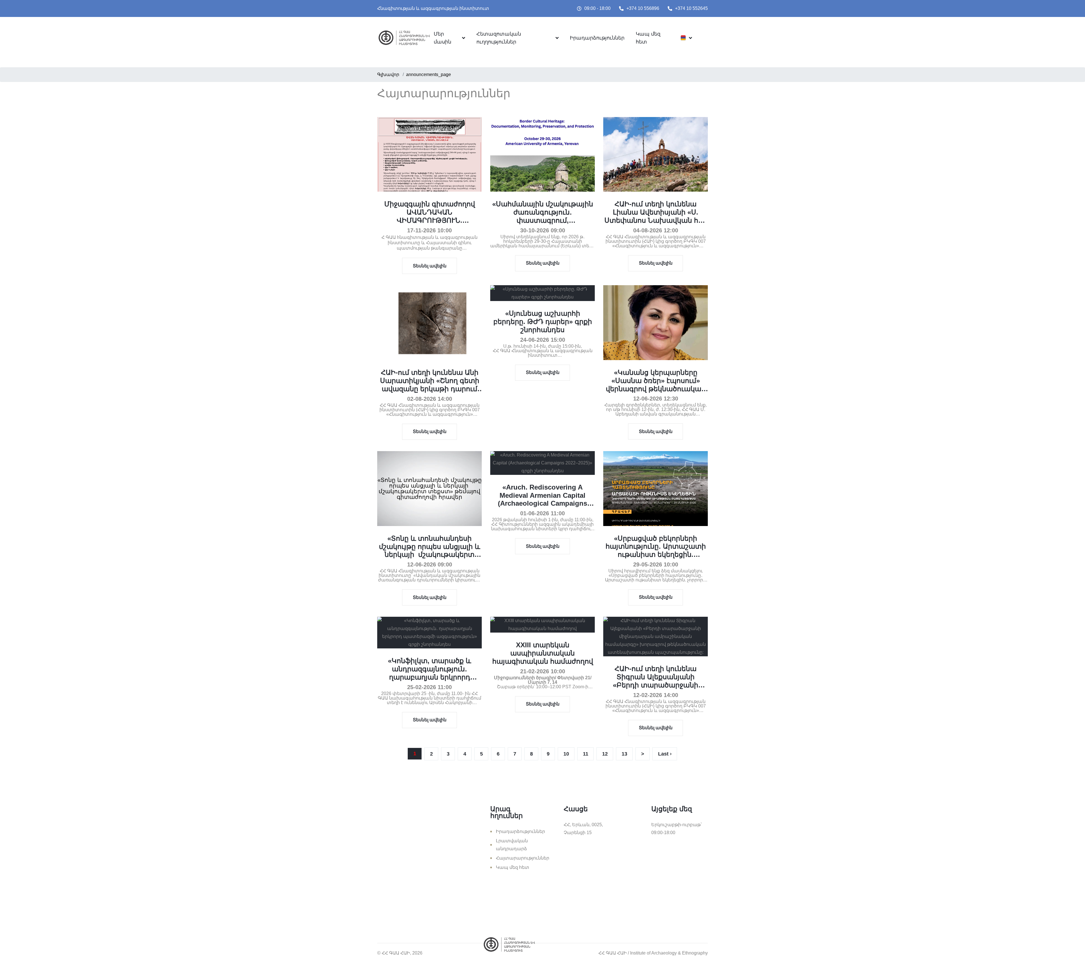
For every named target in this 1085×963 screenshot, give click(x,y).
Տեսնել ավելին (429, 265)
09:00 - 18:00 (597, 8)
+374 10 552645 (691, 8)
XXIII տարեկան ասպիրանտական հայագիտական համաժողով (542, 653)
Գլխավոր (388, 74)
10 (566, 754)
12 (605, 754)
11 (585, 754)
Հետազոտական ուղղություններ (498, 38)
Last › (665, 754)
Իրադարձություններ (597, 38)
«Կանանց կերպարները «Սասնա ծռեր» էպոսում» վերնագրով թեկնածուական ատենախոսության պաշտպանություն (656, 389)
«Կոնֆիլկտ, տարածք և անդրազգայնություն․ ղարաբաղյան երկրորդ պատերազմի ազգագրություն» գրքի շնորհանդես (429, 681)
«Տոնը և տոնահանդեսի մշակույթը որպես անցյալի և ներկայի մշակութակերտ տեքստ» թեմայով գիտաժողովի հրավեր (429, 554)
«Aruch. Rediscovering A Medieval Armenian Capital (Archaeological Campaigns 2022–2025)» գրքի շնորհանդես (543, 499)
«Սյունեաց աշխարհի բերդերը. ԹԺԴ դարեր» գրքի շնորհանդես (542, 322)
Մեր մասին (442, 38)
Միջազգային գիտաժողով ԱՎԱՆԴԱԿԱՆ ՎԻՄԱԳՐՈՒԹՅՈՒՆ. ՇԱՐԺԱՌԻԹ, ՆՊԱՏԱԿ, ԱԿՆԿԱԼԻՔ (429, 220)
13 (624, 754)
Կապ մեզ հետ (648, 38)
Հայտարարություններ (522, 858)
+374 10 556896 (642, 8)
